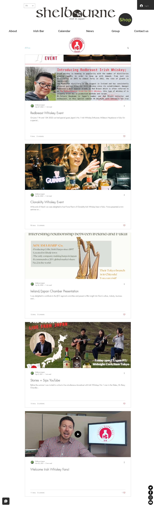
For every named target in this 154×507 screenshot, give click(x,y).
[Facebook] (150, 492)
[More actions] (125, 106)
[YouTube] (150, 502)
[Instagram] (150, 497)
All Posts (27, 48)
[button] (128, 48)
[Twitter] (150, 487)
